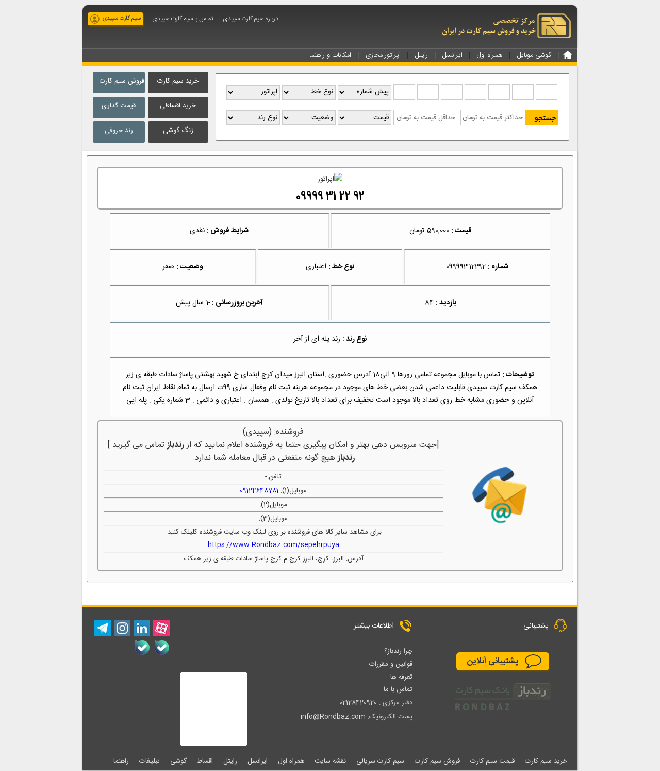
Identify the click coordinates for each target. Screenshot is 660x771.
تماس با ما (398, 689)
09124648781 (259, 490)
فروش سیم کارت (122, 81)
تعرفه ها (401, 677)
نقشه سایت (330, 761)
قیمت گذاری (119, 105)
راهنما (121, 761)
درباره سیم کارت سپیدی (250, 19)
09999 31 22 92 (330, 196)
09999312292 (466, 267)
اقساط (205, 761)
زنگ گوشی (178, 130)
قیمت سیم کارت (492, 761)
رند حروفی (119, 130)
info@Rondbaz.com (333, 716)
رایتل (230, 761)
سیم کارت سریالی (380, 761)
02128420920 (358, 703)
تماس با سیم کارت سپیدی (182, 19)
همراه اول (291, 761)
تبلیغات (149, 761)
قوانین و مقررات (390, 664)
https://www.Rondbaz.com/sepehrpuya (273, 545)
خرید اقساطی (178, 105)
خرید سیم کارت (178, 81)
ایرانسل (258, 761)
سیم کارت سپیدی (121, 18)
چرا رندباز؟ (398, 651)
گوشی (178, 761)
